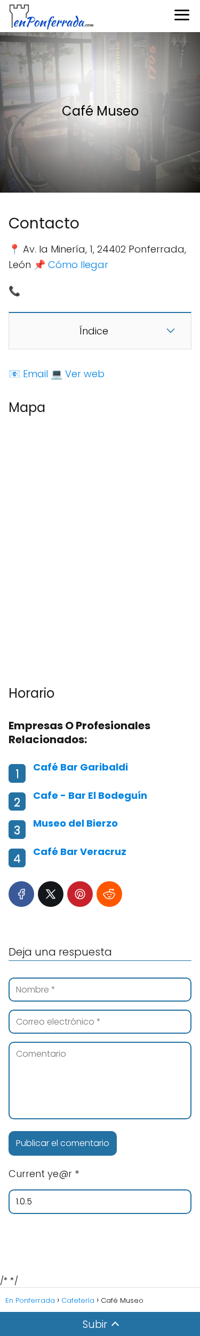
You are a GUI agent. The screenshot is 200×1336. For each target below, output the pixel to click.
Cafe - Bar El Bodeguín (90, 795)
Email (35, 373)
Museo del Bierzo (75, 823)
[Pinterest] (80, 894)
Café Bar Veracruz (79, 851)
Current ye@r (44, 1173)
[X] (50, 894)
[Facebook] (21, 894)
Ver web (85, 373)
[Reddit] (109, 894)
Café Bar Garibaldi (80, 767)
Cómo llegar (78, 264)
